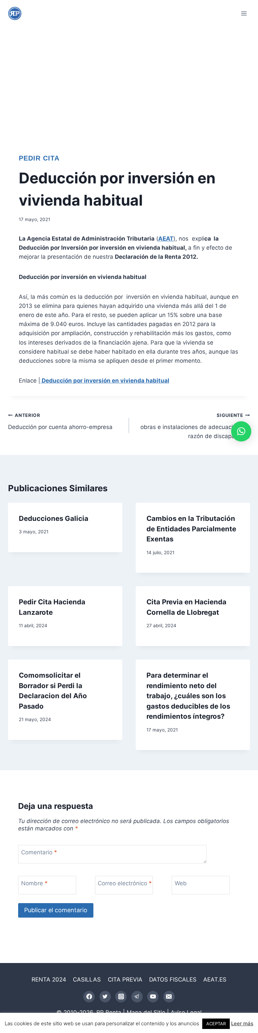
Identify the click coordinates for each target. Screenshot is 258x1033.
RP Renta (108, 1012)
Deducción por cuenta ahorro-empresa (60, 421)
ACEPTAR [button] (216, 1023)
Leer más (242, 1023)
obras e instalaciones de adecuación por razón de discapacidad (195, 426)
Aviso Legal (186, 1012)
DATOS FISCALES (173, 979)
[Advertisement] (129, 77)
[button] (241, 431)
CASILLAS (87, 979)
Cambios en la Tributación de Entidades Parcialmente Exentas (191, 528)
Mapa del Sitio (146, 1012)
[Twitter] (105, 996)
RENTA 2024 (49, 979)
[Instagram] (121, 996)
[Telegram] (137, 996)
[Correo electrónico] (169, 996)
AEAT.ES (214, 979)
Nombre (34, 883)
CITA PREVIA (125, 979)
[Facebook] (89, 996)
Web (181, 883)
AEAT (165, 238)
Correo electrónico (125, 883)
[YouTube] (153, 996)
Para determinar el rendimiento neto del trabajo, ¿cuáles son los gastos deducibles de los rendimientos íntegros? (188, 695)
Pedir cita (39, 158)
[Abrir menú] (244, 13)
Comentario (39, 852)
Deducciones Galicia (53, 518)
